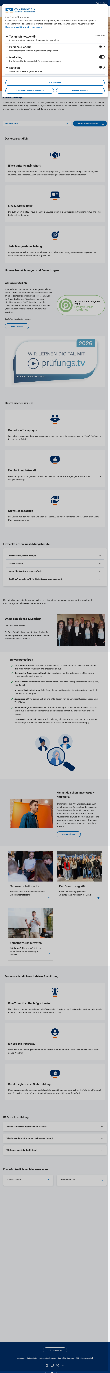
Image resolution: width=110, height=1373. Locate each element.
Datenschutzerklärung (16, 27)
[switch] (102, 46)
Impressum (36, 27)
